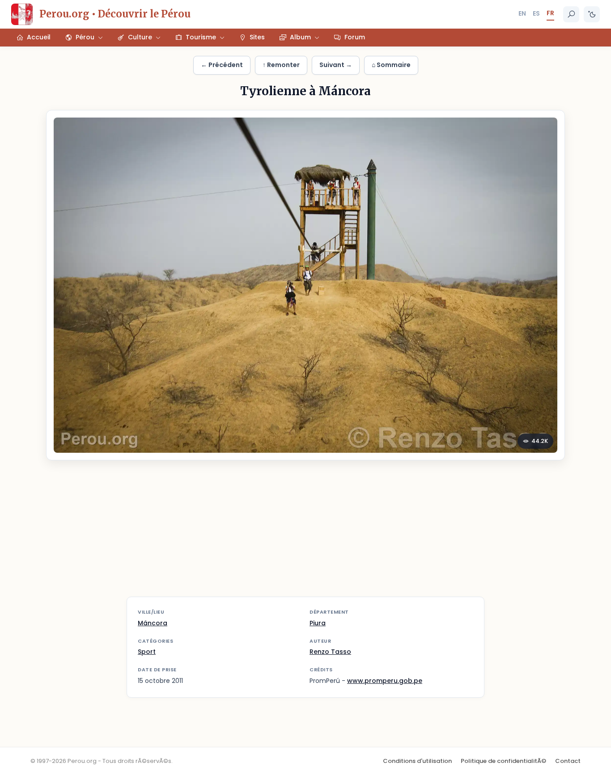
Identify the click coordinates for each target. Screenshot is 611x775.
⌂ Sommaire (391, 64)
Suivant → (335, 64)
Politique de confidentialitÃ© (503, 761)
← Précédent (222, 64)
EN (522, 13)
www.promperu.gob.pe (384, 680)
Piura (318, 623)
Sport (147, 651)
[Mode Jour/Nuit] (592, 14)
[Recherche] (571, 14)
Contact (568, 761)
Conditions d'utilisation (417, 761)
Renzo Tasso (330, 651)
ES (536, 13)
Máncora (152, 623)
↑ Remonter (281, 64)
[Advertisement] (305, 534)
